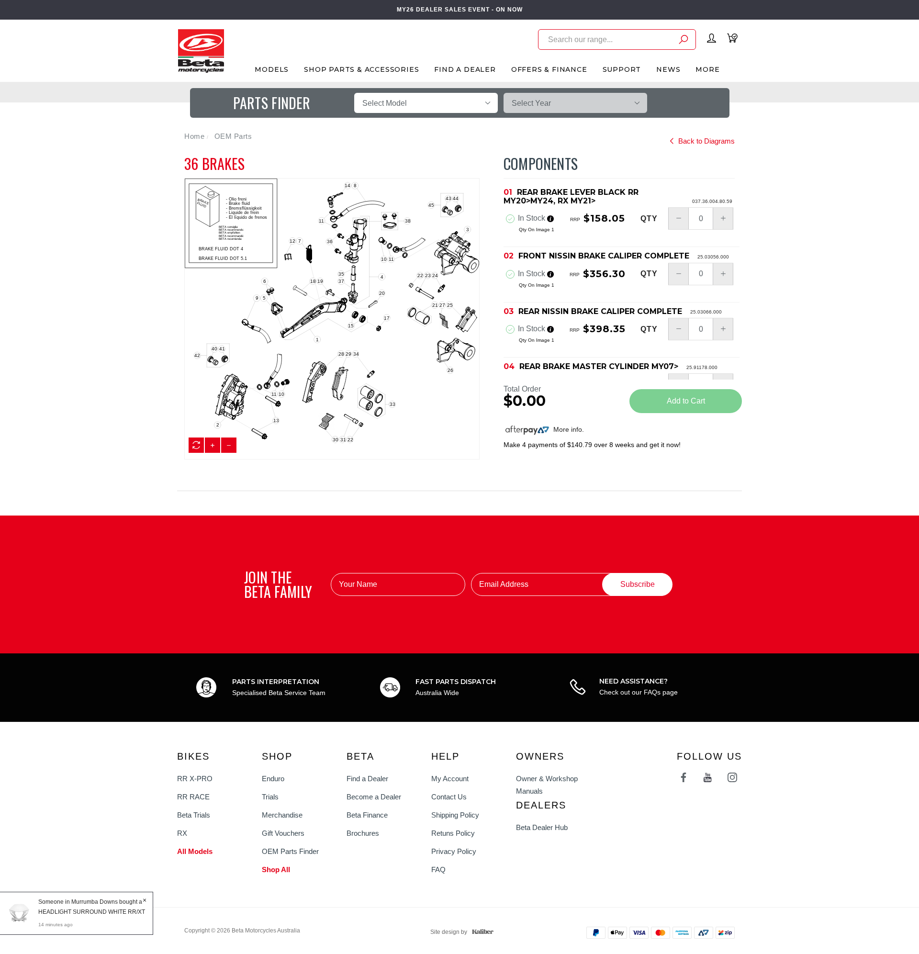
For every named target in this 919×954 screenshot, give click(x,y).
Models (272, 69)
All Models (195, 851)
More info (566, 429)
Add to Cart (686, 401)
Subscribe (637, 584)
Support (622, 69)
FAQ (438, 869)
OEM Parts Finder (290, 851)
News (668, 69)
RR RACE (193, 797)
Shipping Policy (455, 815)
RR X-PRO (195, 778)
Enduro (273, 778)
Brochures (363, 833)
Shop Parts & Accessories (361, 69)
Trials (270, 797)
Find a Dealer (367, 778)
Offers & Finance (549, 69)
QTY (649, 219)
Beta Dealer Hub (542, 827)
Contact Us (449, 797)
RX (182, 833)
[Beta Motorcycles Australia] (201, 50)
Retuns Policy (453, 833)
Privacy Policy (453, 851)
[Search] (683, 40)
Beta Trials (193, 815)
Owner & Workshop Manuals (547, 784)
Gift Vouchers (283, 833)
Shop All (276, 869)
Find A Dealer (464, 69)
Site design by (448, 932)
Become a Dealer (374, 797)
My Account (450, 778)
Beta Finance (367, 815)
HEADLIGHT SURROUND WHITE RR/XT (91, 912)
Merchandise (282, 815)
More (707, 69)
